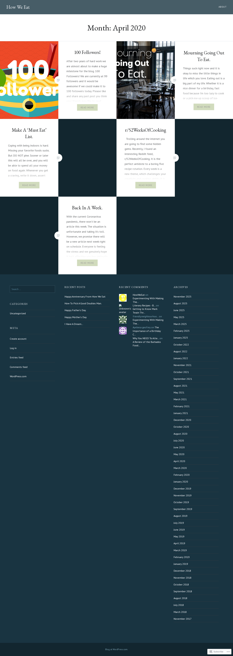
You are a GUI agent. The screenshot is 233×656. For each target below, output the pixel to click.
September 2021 (183, 378)
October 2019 (181, 502)
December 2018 (182, 570)
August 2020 (180, 433)
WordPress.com (18, 376)
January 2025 (181, 337)
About (223, 6)
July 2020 (179, 440)
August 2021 (180, 385)
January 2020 (181, 481)
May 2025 (179, 317)
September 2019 (183, 509)
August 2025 (180, 303)
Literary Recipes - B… (144, 305)
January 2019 (181, 563)
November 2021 (182, 365)
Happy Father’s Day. (75, 310)
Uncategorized (18, 313)
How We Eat (18, 7)
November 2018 (182, 577)
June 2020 (179, 447)
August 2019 (180, 515)
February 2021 (182, 406)
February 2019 (182, 557)
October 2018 (181, 584)
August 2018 (180, 598)
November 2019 (182, 495)
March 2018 (180, 612)
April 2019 (179, 543)
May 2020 (179, 454)
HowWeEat (139, 294)
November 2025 (182, 296)
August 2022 (180, 351)
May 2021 (179, 392)
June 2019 (179, 529)
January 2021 (181, 413)
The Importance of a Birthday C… (147, 331)
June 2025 (179, 310)
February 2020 (182, 474)
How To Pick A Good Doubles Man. (83, 303)
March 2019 (180, 550)
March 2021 (180, 399)
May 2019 (179, 536)
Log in (13, 348)
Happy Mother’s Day (76, 317)
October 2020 (181, 426)
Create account (18, 338)
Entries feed (16, 357)
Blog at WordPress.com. (116, 649)
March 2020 (180, 468)
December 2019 (182, 488)
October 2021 (181, 372)
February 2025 (182, 330)
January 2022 (181, 358)
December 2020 (182, 419)
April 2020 (179, 461)
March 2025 (180, 324)
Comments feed (18, 367)
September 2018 (183, 591)
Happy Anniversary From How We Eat (85, 296)
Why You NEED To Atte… (146, 338)
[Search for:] (32, 289)
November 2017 (182, 618)
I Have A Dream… (74, 324)
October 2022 (181, 344)
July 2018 (179, 605)
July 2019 (179, 522)
